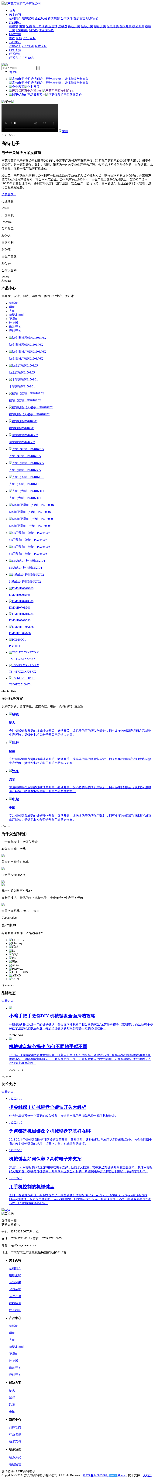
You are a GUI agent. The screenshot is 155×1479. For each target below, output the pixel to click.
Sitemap (122, 1475)
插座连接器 (46, 30)
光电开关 (113, 26)
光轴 (29, 26)
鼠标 (19, 38)
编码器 (33, 30)
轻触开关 (87, 26)
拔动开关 (138, 26)
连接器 (62, 26)
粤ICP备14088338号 (96, 1475)
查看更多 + (9, 1000)
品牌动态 (15, 46)
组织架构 (28, 18)
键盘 (12, 38)
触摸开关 (125, 26)
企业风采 (41, 18)
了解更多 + (9, 194)
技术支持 (41, 46)
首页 (12, 10)
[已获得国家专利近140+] (42, 90)
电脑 (32, 38)
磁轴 (22, 26)
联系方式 (15, 58)
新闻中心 (15, 42)
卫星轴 (52, 26)
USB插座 (22, 30)
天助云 (147, 1475)
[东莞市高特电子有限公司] (21, 3)
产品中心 (15, 22)
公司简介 (15, 18)
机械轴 (13, 26)
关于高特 (15, 14)
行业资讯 (28, 46)
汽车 (26, 38)
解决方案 (15, 34)
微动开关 (74, 26)
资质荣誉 (54, 18)
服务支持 (15, 50)
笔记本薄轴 (40, 26)
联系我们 (92, 18)
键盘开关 (100, 26)
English (12, 71)
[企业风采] (24, 86)
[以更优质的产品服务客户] (45, 94)
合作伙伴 (66, 18)
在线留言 (79, 18)
